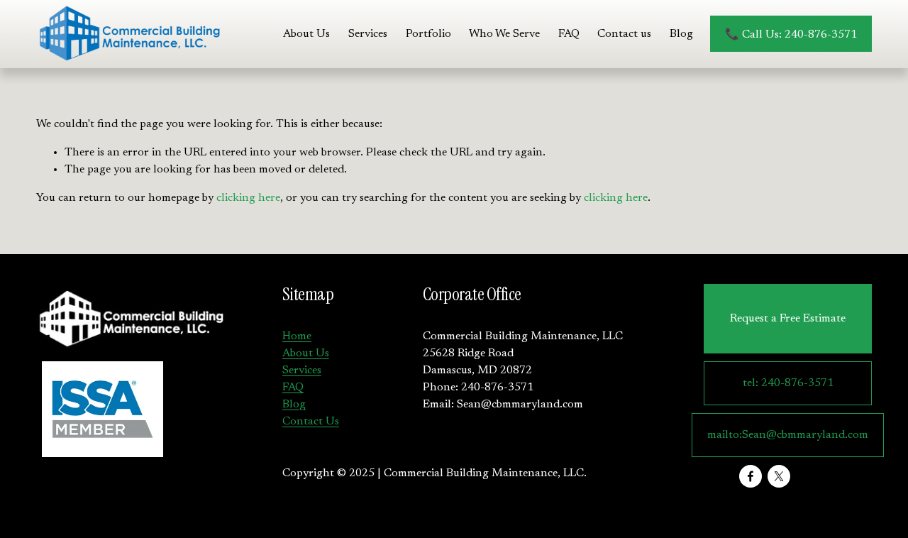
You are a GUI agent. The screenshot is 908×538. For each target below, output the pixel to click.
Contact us (624, 34)
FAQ (569, 34)
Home (296, 336)
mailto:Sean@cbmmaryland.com (787, 435)
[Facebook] (750, 476)
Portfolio (428, 34)
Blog (681, 34)
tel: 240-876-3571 (788, 383)
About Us (306, 34)
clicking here (248, 198)
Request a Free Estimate (788, 318)
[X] (779, 476)
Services (301, 370)
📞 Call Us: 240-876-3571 (791, 34)
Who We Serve (504, 34)
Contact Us (310, 421)
